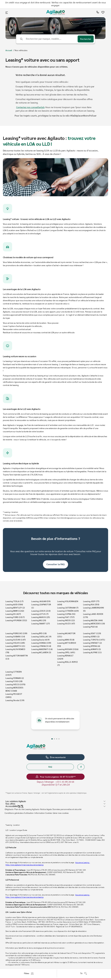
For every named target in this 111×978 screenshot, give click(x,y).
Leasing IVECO (15, 684)
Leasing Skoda (14, 700)
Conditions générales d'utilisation (19, 813)
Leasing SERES (91, 636)
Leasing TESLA (14, 601)
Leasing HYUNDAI (16, 620)
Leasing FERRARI (14, 678)
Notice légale (46, 809)
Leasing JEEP (91, 601)
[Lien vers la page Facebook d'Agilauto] (81, 767)
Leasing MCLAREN (41, 652)
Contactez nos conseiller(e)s (30, 107)
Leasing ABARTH (15, 646)
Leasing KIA (91, 604)
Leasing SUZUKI (15, 639)
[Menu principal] (6, 12)
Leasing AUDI (14, 604)
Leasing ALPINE (92, 652)
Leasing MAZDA (93, 620)
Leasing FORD (15, 617)
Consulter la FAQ (55, 564)
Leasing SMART (40, 623)
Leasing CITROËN (68, 610)
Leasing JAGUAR (40, 601)
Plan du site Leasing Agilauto (26, 809)
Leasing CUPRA (66, 614)
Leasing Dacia (40, 639)
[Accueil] (55, 13)
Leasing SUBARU (15, 636)
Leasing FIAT (65, 617)
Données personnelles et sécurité (66, 809)
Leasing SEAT (92, 633)
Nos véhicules (21, 50)
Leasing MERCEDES (94, 623)
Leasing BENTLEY (15, 607)
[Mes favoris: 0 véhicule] (103, 12)
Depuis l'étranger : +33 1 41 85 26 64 (55, 782)
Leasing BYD (39, 633)
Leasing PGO (90, 626)
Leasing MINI (65, 639)
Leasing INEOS (66, 620)
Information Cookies (43, 813)
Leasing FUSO (13, 681)
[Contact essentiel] (97, 13)
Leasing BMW (14, 610)
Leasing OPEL (66, 652)
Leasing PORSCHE (16, 633)
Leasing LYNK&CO (41, 646)
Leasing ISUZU (66, 623)
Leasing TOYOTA (94, 639)
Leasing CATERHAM (67, 607)
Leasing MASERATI (41, 649)
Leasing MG (38, 620)
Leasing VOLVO (15, 642)
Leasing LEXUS (40, 610)
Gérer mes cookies (61, 813)
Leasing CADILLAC (41, 636)
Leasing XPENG (91, 646)
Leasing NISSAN (67, 649)
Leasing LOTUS (39, 614)
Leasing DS (13, 614)
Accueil (8, 50)
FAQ (50, 766)
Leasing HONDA (41, 642)
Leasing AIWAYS (92, 649)
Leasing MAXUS (40, 617)
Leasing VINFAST (92, 642)
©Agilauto (9, 809)
